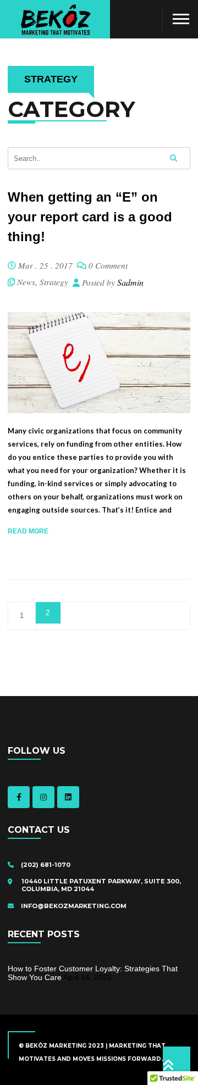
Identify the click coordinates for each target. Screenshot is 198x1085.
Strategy (54, 281)
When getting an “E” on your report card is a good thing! (90, 217)
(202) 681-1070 (44, 865)
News (26, 281)
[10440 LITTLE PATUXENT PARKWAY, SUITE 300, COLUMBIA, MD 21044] (13, 882)
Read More (28, 531)
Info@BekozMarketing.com (73, 906)
